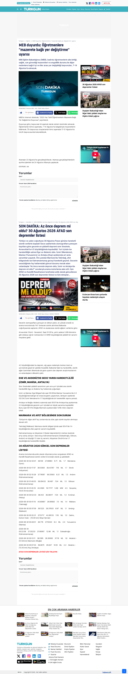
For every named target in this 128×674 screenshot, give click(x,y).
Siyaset (82, 652)
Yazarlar (53, 654)
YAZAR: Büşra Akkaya (43, 314)
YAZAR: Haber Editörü (43, 108)
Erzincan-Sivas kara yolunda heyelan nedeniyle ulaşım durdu (94, 297)
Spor (81, 649)
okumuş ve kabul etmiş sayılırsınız (38, 200)
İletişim (98, 654)
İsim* (20, 176)
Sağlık (98, 649)
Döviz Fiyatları (69, 647)
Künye (98, 652)
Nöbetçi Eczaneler (50, 2)
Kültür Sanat (84, 647)
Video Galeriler (35, 4)
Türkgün (21, 41)
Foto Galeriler (72, 2)
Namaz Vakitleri (62, 2)
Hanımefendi (84, 654)
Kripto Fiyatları (69, 649)
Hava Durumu (56, 647)
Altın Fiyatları (68, 652)
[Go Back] (124, 671)
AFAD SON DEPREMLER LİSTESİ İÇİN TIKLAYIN (38, 552)
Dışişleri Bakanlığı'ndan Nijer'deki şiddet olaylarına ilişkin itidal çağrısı (94, 113)
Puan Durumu (56, 652)
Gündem (29, 222)
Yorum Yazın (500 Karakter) (27, 183)
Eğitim (28, 41)
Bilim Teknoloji (85, 644)
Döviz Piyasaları (37, 2)
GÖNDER (75, 201)
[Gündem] (95, 73)
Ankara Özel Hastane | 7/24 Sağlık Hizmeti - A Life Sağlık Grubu (56, 659)
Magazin (99, 647)
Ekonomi (67, 644)
